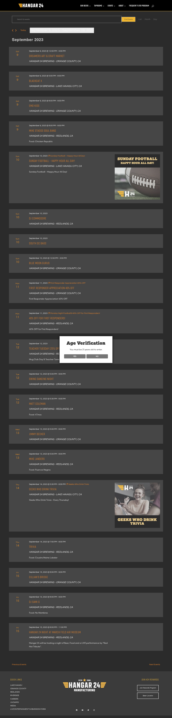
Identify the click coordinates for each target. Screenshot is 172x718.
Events (110, 6)
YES (74, 356)
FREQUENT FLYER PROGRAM (139, 6)
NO (97, 356)
